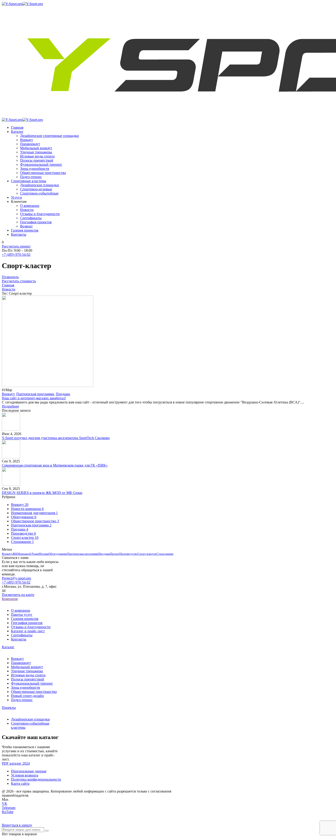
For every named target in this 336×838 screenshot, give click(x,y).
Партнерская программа (35, 394)
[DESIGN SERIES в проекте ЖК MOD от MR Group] (11, 484)
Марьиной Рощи (28, 553)
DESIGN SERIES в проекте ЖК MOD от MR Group (42, 493)
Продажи (63, 394)
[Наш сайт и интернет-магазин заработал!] (47, 386)
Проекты (9, 708)
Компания (10, 599)
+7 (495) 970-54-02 (16, 254)
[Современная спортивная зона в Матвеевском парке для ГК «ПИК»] (11, 457)
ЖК (15, 553)
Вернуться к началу (17, 825)
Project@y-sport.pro (16, 578)
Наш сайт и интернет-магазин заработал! (34, 398)
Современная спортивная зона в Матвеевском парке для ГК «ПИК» (55, 465)
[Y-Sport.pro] (12, 4)
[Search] (47, 830)
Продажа (104, 553)
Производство (128, 553)
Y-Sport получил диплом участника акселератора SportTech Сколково (56, 438)
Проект (114, 553)
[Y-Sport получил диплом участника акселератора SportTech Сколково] (11, 430)
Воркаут (8, 394)
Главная (8, 285)
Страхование (165, 553)
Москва (43, 553)
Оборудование (57, 553)
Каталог (8, 647)
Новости (8, 289)
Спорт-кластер (147, 553)
